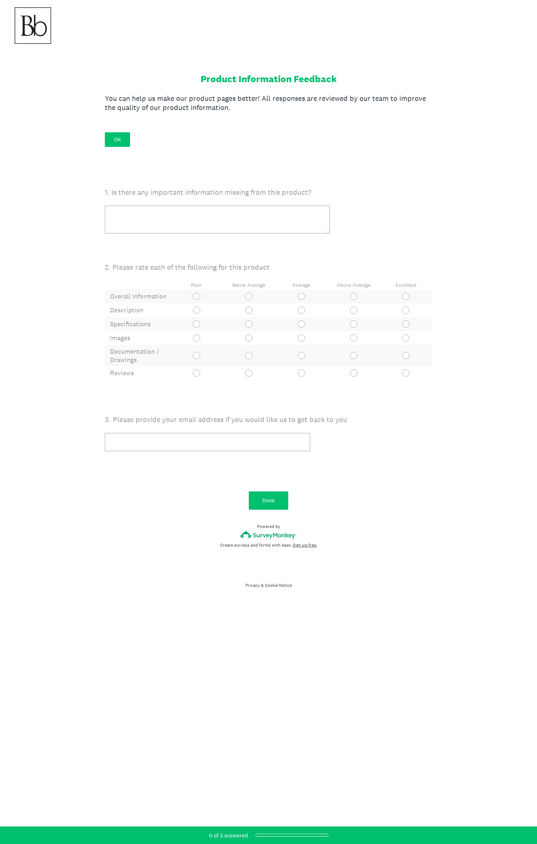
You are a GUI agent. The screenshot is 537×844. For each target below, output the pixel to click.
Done (268, 500)
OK (117, 139)
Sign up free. (305, 545)
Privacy (252, 585)
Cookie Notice (278, 585)
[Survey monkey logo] (268, 535)
